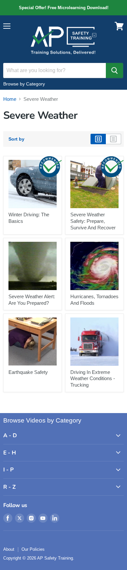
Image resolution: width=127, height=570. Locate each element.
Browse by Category (24, 83)
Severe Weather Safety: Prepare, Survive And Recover (93, 221)
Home (9, 99)
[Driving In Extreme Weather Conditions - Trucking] (94, 341)
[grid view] (98, 139)
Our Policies (33, 549)
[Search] (114, 70)
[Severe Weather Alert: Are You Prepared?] (32, 266)
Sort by (16, 139)
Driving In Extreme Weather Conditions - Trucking (92, 378)
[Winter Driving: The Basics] (32, 184)
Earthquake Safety (28, 372)
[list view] (113, 139)
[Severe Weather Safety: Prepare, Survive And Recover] (94, 184)
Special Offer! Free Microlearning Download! (63, 8)
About (8, 549)
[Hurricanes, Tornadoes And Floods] (94, 266)
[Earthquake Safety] (32, 341)
